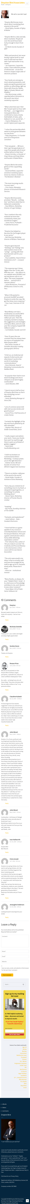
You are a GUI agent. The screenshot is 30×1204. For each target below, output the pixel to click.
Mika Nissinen (23, 1079)
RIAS (25, 1083)
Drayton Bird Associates (13, 2)
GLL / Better (23, 1061)
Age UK (25, 1047)
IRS (26, 1067)
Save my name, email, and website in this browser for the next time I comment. (15, 969)
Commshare (23, 1053)
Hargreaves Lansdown (20, 1063)
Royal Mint (24, 1085)
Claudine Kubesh (16, 696)
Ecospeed (24, 1057)
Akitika (25, 1049)
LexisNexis (24, 1075)
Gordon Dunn (14, 646)
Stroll (25, 1087)
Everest (24, 1059)
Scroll (27, 1200)
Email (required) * (9, 1028)
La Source (24, 1071)
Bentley (24, 1051)
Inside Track (23, 1065)
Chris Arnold (14, 859)
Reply (7, 620)
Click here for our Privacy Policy (9, 1176)
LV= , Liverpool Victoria (20, 1077)
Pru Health (23, 1081)
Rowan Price (14, 663)
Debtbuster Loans (22, 1055)
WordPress (15, 1203)
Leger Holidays (22, 1073)
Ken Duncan (23, 1069)
